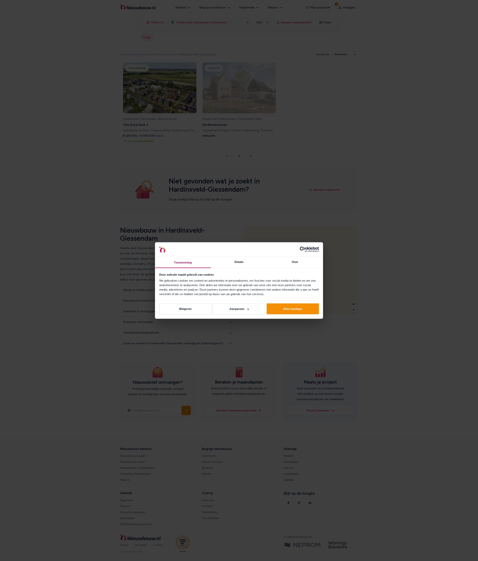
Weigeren (185, 308)
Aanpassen (236, 308)
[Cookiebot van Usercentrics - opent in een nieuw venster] (302, 249)
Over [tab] (295, 261)
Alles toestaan (292, 308)
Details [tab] (239, 261)
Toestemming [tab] (183, 262)
